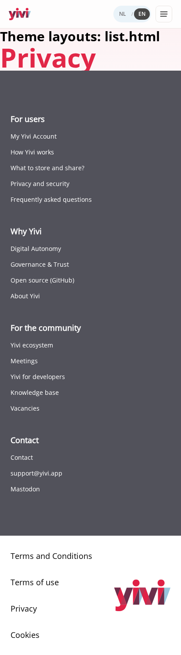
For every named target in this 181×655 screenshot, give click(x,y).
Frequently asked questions (51, 199)
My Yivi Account (34, 136)
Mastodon (25, 489)
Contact (22, 457)
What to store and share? (47, 168)
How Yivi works (32, 152)
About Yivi (25, 296)
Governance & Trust (40, 264)
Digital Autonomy (36, 248)
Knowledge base (35, 392)
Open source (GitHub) (42, 280)
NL (122, 14)
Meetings (24, 361)
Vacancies (25, 408)
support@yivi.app (36, 473)
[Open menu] (164, 14)
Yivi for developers (38, 376)
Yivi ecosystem (32, 345)
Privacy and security (40, 183)
